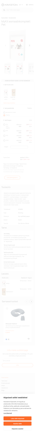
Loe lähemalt (8, 413)
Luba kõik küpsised (17, 418)
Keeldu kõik (17, 424)
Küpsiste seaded (17, 429)
